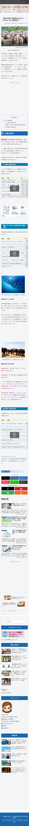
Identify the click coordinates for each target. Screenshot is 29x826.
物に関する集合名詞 (11, 127)
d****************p (5, 294)
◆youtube (4, 728)
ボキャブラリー (20, 471)
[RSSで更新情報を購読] (21, 492)
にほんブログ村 (5, 692)
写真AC (20, 45)
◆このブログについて (7, 723)
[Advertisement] (14, 98)
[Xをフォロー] (7, 488)
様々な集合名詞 (8, 120)
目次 (12, 117)
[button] (23, 482)
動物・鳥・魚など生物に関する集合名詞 (15, 124)
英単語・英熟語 (6, 471)
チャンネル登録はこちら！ (8, 639)
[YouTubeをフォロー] (21, 488)
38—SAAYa (5, 359)
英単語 (13, 471)
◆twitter (3, 725)
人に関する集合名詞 (11, 122)
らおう (11, 45)
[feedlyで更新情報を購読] (7, 492)
